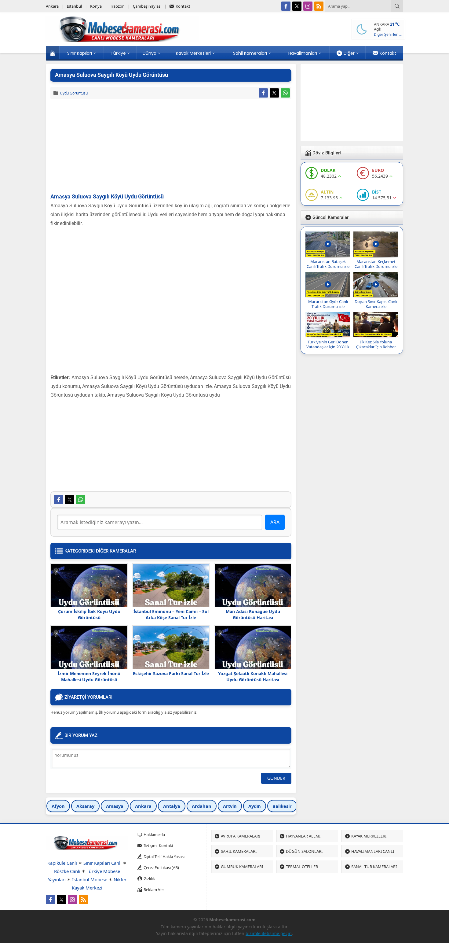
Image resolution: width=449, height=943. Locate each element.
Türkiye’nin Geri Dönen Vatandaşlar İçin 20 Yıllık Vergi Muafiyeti (327, 346)
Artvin (230, 806)
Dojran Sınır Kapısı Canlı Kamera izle (376, 304)
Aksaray (85, 806)
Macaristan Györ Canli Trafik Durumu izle (328, 304)
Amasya (114, 806)
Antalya (171, 806)
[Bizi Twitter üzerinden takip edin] (296, 6)
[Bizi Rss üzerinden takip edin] (318, 6)
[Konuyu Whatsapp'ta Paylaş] (285, 93)
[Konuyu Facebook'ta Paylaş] (263, 93)
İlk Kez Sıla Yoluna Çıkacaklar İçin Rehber (376, 344)
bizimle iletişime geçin (269, 933)
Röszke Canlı (67, 871)
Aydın (254, 806)
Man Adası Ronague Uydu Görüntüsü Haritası (253, 614)
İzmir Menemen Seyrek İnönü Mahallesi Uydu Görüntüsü (89, 676)
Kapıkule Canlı (62, 863)
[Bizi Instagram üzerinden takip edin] (307, 6)
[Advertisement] (170, 146)
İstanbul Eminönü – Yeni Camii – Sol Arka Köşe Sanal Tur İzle (171, 614)
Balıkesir (282, 806)
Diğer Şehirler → (388, 34)
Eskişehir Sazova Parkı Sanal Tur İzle (171, 673)
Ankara (143, 806)
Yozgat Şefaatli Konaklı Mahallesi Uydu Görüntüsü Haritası (252, 676)
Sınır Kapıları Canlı (102, 863)
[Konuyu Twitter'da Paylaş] (274, 93)
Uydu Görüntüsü (74, 93)
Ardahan (201, 806)
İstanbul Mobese (89, 879)
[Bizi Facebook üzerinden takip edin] (285, 6)
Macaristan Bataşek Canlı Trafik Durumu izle (328, 264)
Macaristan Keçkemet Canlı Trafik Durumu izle (376, 264)
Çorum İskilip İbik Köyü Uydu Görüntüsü (89, 614)
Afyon (58, 806)
